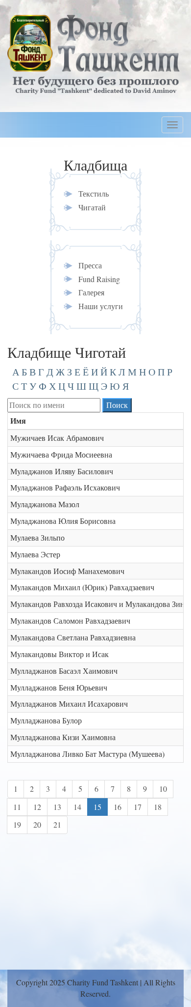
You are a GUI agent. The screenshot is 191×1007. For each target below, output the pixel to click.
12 (37, 807)
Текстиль (93, 193)
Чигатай (92, 207)
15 (97, 807)
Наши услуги (100, 306)
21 (57, 824)
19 (17, 824)
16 (117, 807)
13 (57, 807)
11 (17, 807)
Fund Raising (99, 279)
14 (77, 807)
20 (37, 824)
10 (163, 788)
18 (158, 807)
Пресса (90, 265)
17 (138, 807)
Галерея (91, 292)
